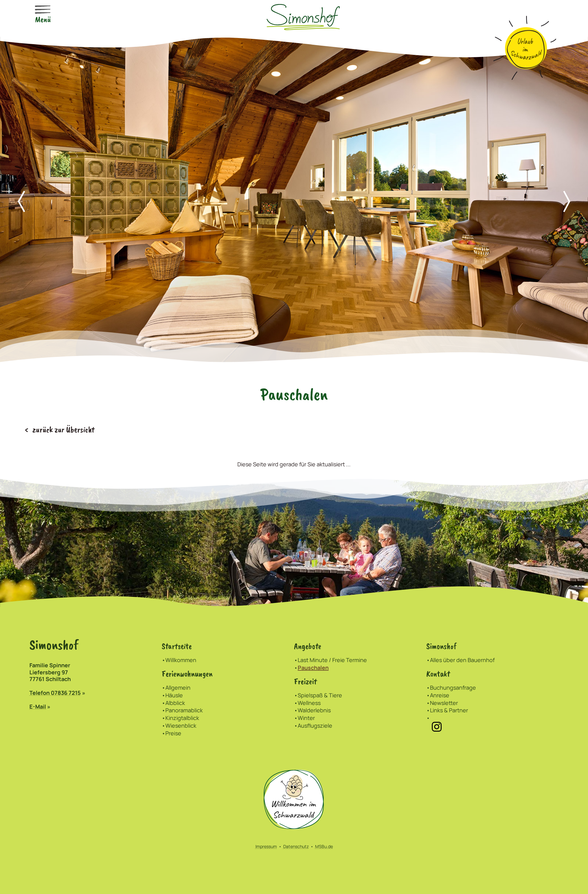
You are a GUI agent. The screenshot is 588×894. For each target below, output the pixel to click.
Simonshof (441, 646)
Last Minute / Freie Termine (332, 660)
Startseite (177, 646)
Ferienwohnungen (187, 674)
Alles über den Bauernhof (462, 660)
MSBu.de (324, 846)
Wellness (309, 702)
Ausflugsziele (315, 725)
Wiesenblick (180, 725)
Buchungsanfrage (453, 687)
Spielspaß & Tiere (320, 695)
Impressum (266, 846)
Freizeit (305, 681)
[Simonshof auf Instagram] (437, 726)
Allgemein (177, 687)
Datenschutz (296, 846)
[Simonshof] (303, 16)
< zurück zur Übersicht (59, 429)
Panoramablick (184, 710)
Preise (173, 733)
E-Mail (37, 706)
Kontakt (438, 674)
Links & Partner (449, 710)
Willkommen (180, 660)
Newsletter (444, 702)
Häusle (174, 695)
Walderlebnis (314, 710)
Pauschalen (313, 667)
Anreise (439, 695)
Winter (306, 718)
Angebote (307, 646)
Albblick (175, 702)
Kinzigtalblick (182, 718)
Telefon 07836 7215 (55, 692)
